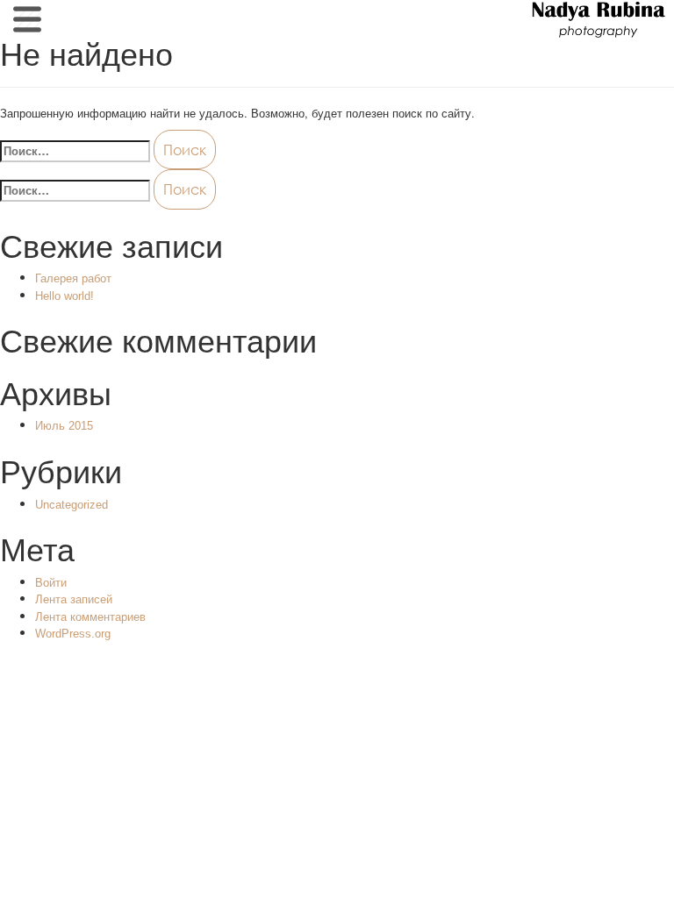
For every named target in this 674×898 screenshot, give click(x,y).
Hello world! (64, 296)
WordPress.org (73, 633)
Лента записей (73, 599)
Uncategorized (71, 504)
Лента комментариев (90, 617)
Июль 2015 (64, 425)
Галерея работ (73, 278)
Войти (51, 582)
